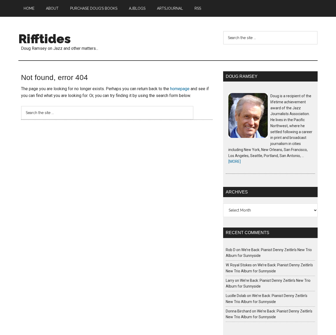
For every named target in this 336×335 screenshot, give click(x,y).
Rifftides (44, 38)
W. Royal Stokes (239, 265)
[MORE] (234, 161)
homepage (180, 88)
